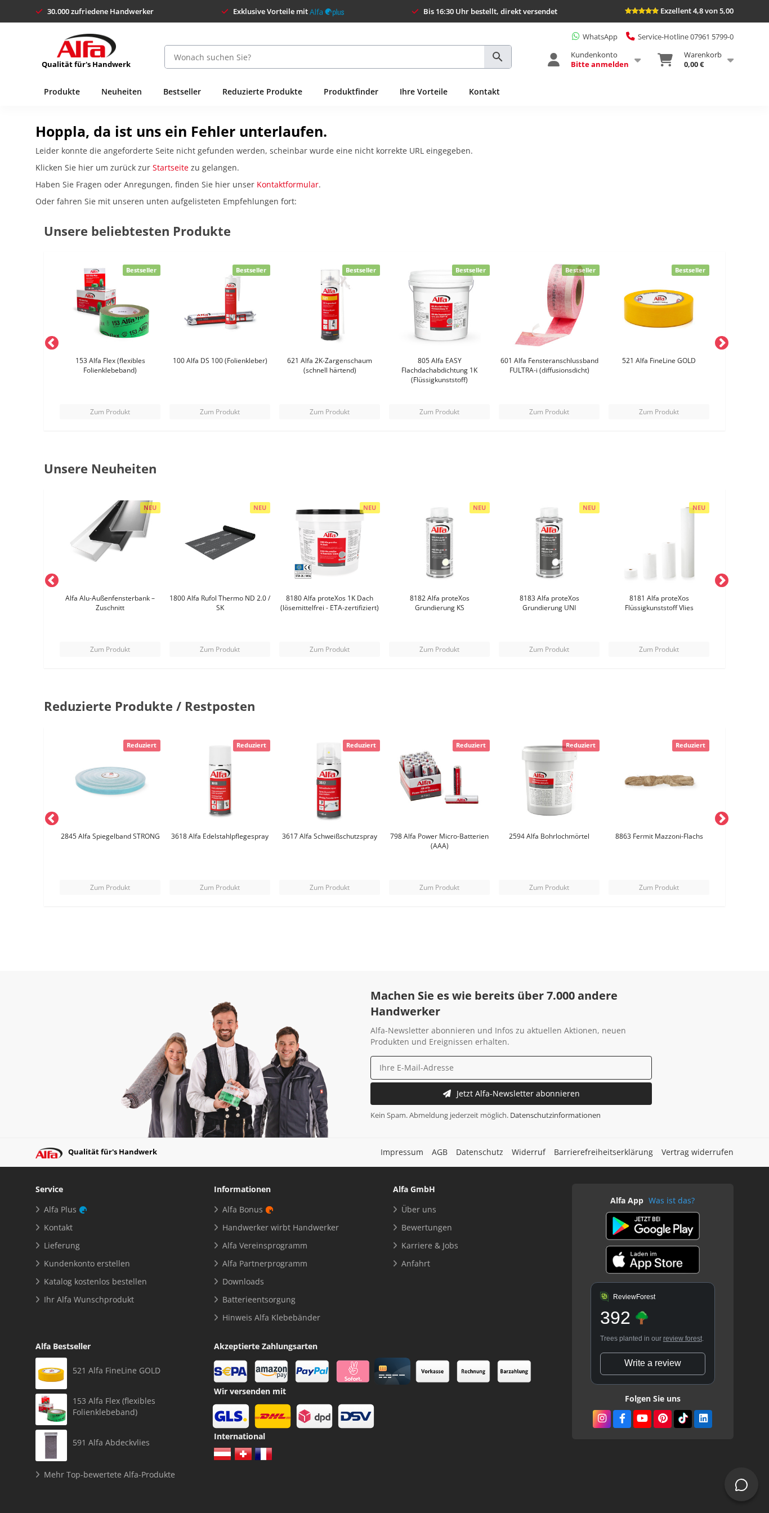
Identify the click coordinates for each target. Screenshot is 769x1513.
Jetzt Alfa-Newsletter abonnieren (518, 1093)
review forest (682, 1338)
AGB (440, 1152)
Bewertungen (426, 1227)
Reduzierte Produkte (262, 91)
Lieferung (62, 1245)
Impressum (402, 1152)
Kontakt (484, 91)
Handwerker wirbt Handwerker (280, 1227)
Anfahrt (415, 1263)
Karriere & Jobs (429, 1245)
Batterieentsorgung (259, 1299)
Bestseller (182, 91)
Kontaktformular (288, 184)
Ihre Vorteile (424, 91)
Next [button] (719, 341)
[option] (110, 341)
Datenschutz (479, 1152)
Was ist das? (672, 1200)
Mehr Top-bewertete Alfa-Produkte (109, 1474)
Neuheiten (121, 91)
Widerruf (529, 1152)
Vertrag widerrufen (697, 1152)
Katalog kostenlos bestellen (95, 1281)
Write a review (652, 1363)
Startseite (171, 167)
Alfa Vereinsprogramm (264, 1245)
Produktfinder (351, 91)
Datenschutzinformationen (555, 1115)
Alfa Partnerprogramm (264, 1263)
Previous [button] (49, 341)
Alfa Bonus (242, 1209)
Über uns (418, 1209)
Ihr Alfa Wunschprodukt (89, 1299)
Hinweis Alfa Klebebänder (271, 1317)
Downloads (243, 1281)
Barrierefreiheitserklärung (603, 1152)
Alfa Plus (60, 1209)
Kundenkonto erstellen (87, 1263)
